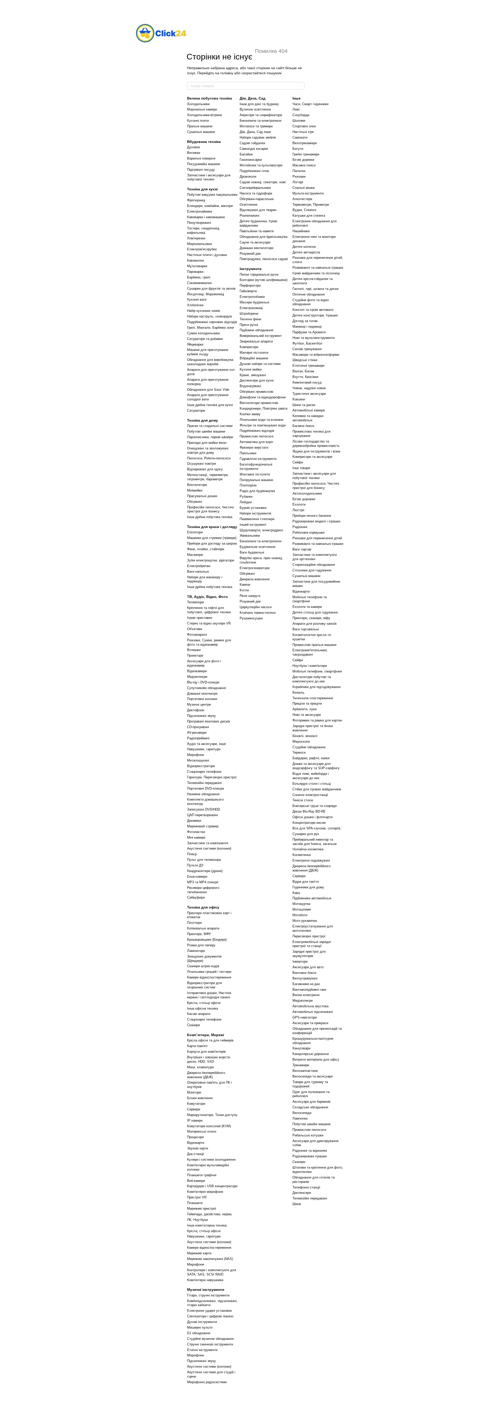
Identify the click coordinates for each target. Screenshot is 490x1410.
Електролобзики (252, 297)
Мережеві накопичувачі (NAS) (210, 1259)
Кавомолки (195, 260)
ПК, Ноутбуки (197, 1220)
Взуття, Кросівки (305, 377)
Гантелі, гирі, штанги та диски (315, 289)
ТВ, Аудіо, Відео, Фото (207, 597)
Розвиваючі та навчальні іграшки (317, 267)
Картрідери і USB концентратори (212, 1186)
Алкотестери (302, 199)
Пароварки (195, 272)
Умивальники (250, 535)
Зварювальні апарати (256, 341)
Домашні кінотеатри (202, 693)
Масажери (195, 555)
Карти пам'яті (197, 1046)
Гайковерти (248, 291)
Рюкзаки (298, 176)
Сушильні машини (201, 132)
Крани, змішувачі (253, 375)
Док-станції (195, 1154)
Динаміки (194, 821)
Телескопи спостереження (312, 698)
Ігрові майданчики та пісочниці (316, 273)
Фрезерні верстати (254, 447)
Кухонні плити (198, 120)
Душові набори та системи (260, 364)
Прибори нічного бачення (311, 516)
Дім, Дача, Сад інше (255, 132)
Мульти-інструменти (308, 193)
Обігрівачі (194, 502)
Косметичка (301, 855)
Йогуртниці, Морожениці (205, 294)
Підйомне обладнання (256, 330)
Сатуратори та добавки (205, 339)
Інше (296, 98)
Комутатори (196, 1104)
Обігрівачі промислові (256, 392)
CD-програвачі (198, 727)
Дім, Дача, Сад (252, 98)
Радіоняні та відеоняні (309, 1150)
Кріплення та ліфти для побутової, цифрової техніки (209, 610)
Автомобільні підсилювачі (312, 1012)
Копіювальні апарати (203, 928)
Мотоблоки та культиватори (261, 165)
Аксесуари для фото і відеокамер (204, 663)
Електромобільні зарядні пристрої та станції (311, 944)
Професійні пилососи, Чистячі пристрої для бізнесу (210, 509)
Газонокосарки (251, 160)
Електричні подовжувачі (311, 860)
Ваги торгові (301, 549)
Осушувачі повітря (201, 463)
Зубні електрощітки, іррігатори (210, 560)
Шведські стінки (304, 360)
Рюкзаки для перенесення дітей (317, 538)
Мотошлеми (301, 909)
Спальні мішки (303, 188)
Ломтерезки (196, 238)
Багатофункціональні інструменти (256, 466)
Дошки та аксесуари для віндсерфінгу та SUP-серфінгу (316, 766)
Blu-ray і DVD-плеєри (203, 682)
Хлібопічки (195, 305)
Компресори (249, 347)
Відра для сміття (305, 882)
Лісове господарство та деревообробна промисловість (316, 443)
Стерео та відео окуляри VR (209, 623)
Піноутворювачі (199, 223)
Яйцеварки (195, 344)
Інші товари (301, 468)
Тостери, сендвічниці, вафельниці (203, 230)
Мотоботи (299, 915)
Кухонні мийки (251, 369)
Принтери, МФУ (199, 934)
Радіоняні (299, 527)
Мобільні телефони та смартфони (309, 599)
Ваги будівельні (252, 552)
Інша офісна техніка (202, 1008)
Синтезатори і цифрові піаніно (210, 1316)
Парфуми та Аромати (309, 332)
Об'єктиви (194, 629)
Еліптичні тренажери (308, 365)
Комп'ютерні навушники (205, 1280)
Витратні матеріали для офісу (315, 1059)
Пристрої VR (196, 1197)
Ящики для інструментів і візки (316, 451)
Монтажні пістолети (255, 474)
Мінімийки (194, 490)
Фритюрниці (196, 200)
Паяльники (248, 453)
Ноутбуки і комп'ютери (309, 666)
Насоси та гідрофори (256, 193)
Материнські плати (201, 1131)
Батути (297, 149)
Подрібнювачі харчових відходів (212, 322)
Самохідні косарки (254, 149)
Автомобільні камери (308, 410)
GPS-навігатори (304, 1017)
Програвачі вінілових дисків (208, 721)
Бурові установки (253, 508)
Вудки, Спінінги (304, 210)
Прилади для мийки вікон (206, 443)
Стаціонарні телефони (204, 772)
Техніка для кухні (202, 189)
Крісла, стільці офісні (203, 1003)
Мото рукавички (304, 921)
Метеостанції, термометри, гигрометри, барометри (208, 477)
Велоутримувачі (304, 978)
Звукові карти (197, 1148)
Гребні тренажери (305, 154)
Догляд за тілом (304, 321)
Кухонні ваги (196, 299)
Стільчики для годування (311, 570)
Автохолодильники (307, 493)
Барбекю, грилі (198, 277)
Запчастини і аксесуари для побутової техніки (208, 177)
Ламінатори (196, 951)
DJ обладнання (198, 1333)
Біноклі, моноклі (304, 736)
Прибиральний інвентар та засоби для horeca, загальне (314, 842)
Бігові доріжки (303, 160)
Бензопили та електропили (260, 120)
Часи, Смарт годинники (310, 104)
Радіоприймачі (198, 738)
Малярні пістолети (254, 352)
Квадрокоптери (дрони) (205, 871)
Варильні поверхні (201, 158)
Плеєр (192, 854)
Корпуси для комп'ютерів (206, 1051)
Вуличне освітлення (255, 109)
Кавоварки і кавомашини (206, 217)
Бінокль (298, 692)
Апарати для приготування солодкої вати (207, 397)
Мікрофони (195, 755)
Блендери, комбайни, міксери (210, 206)
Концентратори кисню (309, 823)
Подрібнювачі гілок (254, 171)
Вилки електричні (306, 995)
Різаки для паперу (201, 945)
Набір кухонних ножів (203, 311)
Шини (296, 1204)
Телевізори (195, 602)
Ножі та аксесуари (306, 715)
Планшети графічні (201, 1175)
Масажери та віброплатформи (315, 355)
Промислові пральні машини (314, 645)
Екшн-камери (197, 876)
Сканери (193, 1025)
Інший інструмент (253, 524)
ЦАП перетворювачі (202, 815)
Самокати (299, 137)
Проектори (195, 655)
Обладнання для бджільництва (263, 237)
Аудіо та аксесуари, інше (206, 744)
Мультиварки (197, 266)
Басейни (246, 154)
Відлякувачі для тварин (258, 210)
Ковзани (298, 399)
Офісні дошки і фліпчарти (312, 817)
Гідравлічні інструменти (258, 459)
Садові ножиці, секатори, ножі (263, 182)
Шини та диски (303, 405)
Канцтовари (301, 1048)
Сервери (193, 1109)
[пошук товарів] (300, 86)
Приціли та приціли (307, 703)
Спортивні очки (304, 126)
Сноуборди (300, 115)
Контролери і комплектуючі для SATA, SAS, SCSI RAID (211, 1272)
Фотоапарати (197, 634)
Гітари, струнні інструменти (208, 1295)
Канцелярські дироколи (310, 1054)
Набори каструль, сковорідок (209, 316)
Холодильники (198, 104)
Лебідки (246, 502)
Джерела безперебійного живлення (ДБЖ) (206, 1075)
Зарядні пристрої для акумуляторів (309, 954)
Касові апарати (198, 1014)
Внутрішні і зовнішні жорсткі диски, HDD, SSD (208, 1059)
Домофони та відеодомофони (263, 397)
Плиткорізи (248, 485)
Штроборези (249, 313)
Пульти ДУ (195, 865)
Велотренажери (304, 143)
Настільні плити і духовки (207, 255)
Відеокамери (197, 671)
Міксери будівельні (254, 302)
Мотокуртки (301, 904)
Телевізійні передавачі (204, 783)
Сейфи (297, 462)
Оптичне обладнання (308, 294)
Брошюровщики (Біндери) (207, 939)
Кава (296, 893)
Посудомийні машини (203, 164)
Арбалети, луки (304, 709)
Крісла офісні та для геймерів (210, 1040)
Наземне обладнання (203, 794)
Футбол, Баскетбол (307, 343)
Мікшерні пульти (199, 1327)
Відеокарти (195, 1143)
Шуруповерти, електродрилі (261, 530)
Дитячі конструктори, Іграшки (315, 315)
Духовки (193, 147)
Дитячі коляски (304, 247)
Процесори (195, 1137)
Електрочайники (199, 211)
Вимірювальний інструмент (261, 336)
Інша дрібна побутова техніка (209, 517)
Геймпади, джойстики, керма (209, 1214)
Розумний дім (250, 253)
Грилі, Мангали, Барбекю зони (210, 327)
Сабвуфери (196, 897)
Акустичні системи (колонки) (209, 848)
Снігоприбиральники (255, 188)
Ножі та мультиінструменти (313, 338)
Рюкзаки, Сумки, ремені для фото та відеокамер (209, 642)
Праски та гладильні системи (209, 426)
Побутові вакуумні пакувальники (212, 195)
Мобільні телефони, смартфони (317, 671)
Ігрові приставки (199, 618)
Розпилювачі (249, 215)
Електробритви (198, 566)
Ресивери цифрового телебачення (203, 890)
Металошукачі (198, 760)
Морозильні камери (202, 109)
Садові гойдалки (252, 143)
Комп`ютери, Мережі (205, 1035)
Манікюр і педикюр (307, 326)
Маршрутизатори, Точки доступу (212, 1115)
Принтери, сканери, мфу (311, 618)
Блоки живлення (200, 1098)
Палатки (298, 171)
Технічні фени (250, 319)
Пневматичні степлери (257, 519)
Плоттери (194, 923)
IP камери (194, 1120)
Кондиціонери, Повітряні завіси (263, 408)
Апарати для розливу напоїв (314, 624)
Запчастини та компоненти (207, 843)
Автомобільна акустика (310, 1006)
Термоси (298, 752)
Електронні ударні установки (209, 1311)
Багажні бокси (303, 426)
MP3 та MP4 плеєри (202, 882)
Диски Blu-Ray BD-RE (309, 811)
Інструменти (251, 269)
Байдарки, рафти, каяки (310, 758)
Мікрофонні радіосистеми (207, 1382)
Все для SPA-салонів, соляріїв (316, 828)
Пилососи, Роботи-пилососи (208, 458)
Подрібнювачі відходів (257, 431)
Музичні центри (199, 704)
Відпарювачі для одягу (205, 469)
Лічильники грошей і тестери (209, 972)
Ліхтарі (297, 182)
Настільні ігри (303, 132)
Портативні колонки (202, 699)
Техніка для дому (202, 420)
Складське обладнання (310, 1107)
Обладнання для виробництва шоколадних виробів (210, 362)
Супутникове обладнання (206, 688)
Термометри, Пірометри (310, 204)
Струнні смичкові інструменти (210, 1344)
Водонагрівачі (250, 386)
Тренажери (300, 1065)
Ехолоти (298, 504)
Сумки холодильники (203, 333)
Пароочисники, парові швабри (210, 437)
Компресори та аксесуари (312, 457)
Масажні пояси (303, 165)
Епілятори (195, 532)
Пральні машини (199, 126)
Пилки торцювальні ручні (259, 274)
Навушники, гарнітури (203, 749)
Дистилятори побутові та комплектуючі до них (311, 679)
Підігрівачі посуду (201, 169)
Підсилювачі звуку (201, 716)
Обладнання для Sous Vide (208, 389)
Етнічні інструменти (202, 1350)
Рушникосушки (251, 618)
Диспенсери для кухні (257, 380)
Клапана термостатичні (258, 613)
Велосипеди (301, 1113)
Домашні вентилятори (256, 248)
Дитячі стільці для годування (315, 612)
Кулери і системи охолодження (211, 1159)
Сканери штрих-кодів (203, 966)
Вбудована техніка (204, 142)
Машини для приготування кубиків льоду (207, 352)
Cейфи (297, 660)
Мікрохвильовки (199, 244)
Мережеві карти (199, 1253)
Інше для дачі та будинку (259, 104)
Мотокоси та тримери (256, 126)
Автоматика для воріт (256, 442)
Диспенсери (301, 1193)
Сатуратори (196, 410)
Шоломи (298, 120)
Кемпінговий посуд (307, 382)
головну (226, 73)
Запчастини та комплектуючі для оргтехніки (314, 557)
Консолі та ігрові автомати (312, 310)
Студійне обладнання (308, 747)
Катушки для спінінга (308, 215)
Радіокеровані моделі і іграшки (316, 521)
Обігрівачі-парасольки (257, 199)
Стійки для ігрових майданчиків (316, 789)
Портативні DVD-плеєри (205, 788)
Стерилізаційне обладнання (313, 565)
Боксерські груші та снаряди (314, 806)
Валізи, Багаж (303, 371)
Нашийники (301, 231)
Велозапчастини (305, 1071)
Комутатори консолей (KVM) (209, 1126)
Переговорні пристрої (308, 936)
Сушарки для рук (305, 834)
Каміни (245, 584)
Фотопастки (196, 832)
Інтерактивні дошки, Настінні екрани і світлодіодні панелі (209, 995)
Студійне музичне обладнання (210, 1339)
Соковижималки (199, 283)
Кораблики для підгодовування (316, 687)
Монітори (194, 1092)
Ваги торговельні (305, 629)
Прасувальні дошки (202, 496)
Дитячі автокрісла (306, 252)
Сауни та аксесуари (255, 242)
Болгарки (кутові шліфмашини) (263, 280)
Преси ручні (249, 325)
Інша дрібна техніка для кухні (210, 405)
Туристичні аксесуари (309, 394)
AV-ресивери (196, 732)
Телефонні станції (306, 1187)
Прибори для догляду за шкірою (212, 543)
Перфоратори (250, 285)
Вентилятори (197, 485)
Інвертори (300, 961)
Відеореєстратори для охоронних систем (204, 985)
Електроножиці (251, 308)
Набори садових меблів (258, 137)
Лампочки (300, 1118)
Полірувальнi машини (256, 480)
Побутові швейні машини (206, 431)
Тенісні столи (302, 800)
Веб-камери (196, 1181)
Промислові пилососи (256, 436)
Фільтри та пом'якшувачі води (263, 425)
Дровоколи (248, 176)
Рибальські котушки (307, 1135)
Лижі (296, 109)
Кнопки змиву (250, 414)
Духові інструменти (202, 1322)
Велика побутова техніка (209, 98)
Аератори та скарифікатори (261, 115)
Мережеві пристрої (201, 1208)
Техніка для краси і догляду (212, 527)
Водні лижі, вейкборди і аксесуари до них (310, 776)
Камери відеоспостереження (209, 977)
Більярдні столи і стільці (311, 784)
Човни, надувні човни (309, 388)
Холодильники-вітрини (204, 115)
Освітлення (248, 204)
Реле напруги (250, 596)
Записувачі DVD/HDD (203, 809)
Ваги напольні (198, 571)
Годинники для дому (308, 887)
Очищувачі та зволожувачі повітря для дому (207, 450)
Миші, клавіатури (200, 1067)
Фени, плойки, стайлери (205, 549)
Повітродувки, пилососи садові (264, 259)
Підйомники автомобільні (311, 898)
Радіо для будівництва (257, 491)
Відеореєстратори (201, 766)
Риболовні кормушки (308, 532)
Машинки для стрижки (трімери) (211, 538)
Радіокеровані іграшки (309, 1156)
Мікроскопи (301, 741)
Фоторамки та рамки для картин (317, 720)
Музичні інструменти (205, 1290)
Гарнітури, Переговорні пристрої (212, 777)
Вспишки (194, 650)
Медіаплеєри (197, 677)
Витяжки (193, 153)
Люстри (298, 510)
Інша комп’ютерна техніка (207, 1225)
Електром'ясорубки (202, 249)
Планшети (195, 1203)
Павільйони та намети (257, 231)
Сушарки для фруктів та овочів (211, 288)
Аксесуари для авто (308, 967)
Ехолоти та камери (307, 607)
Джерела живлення (255, 579)
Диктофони (195, 710)
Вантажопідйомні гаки (309, 989)
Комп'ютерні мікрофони (205, 1192)
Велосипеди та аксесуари (312, 1076)
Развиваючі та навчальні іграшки (317, 544)
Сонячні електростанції (310, 795)
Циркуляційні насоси (256, 607)
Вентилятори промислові (259, 403)
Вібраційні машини (254, 358)
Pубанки (246, 496)
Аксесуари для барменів (311, 1102)
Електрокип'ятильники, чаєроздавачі (310, 652)
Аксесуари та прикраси (310, 1023)
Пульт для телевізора (204, 860)
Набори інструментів (255, 513)
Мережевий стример (202, 826)
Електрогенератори (255, 568)
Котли (244, 590)
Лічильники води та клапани (261, 420)
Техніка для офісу (203, 907)
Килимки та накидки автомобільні (307, 418)
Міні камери (196, 837)
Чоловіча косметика (307, 849)
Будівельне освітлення (257, 547)
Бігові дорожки (303, 499)
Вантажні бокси (304, 973)
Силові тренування (307, 349)
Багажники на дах (306, 984)
